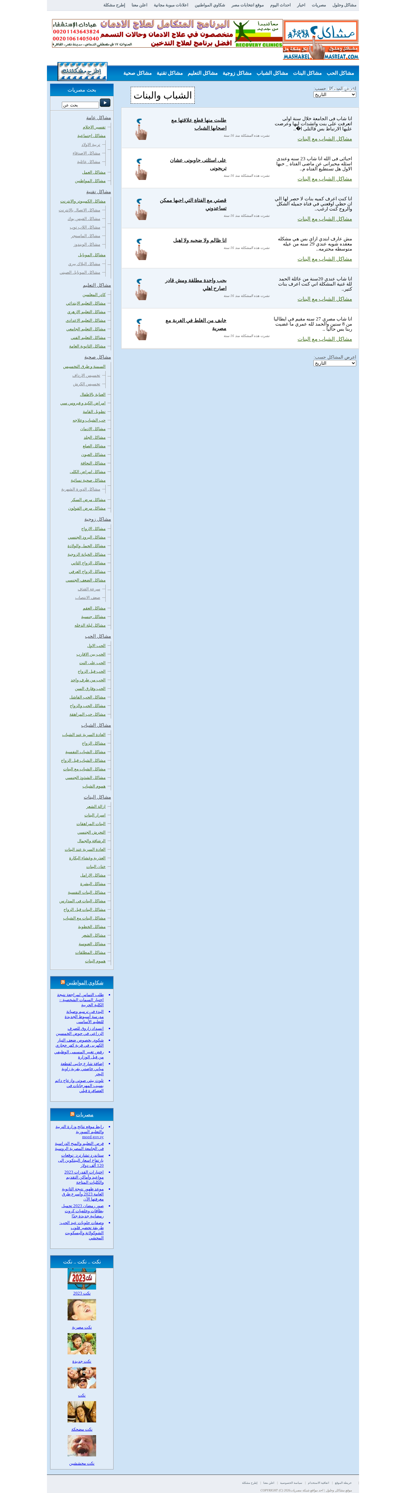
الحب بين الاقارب (91, 654)
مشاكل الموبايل (92, 254)
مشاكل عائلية (88, 161)
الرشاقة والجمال (91, 840)
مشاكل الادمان (93, 428)
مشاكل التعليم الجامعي (86, 329)
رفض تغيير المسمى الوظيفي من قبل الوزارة (79, 1054)
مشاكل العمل (94, 172)
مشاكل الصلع (94, 446)
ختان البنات (96, 866)
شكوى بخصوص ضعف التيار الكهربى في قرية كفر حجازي (80, 1043)
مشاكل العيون (93, 454)
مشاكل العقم (94, 608)
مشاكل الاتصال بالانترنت (79, 210)
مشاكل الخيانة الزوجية (87, 554)
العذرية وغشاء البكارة (87, 858)
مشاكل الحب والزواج (88, 705)
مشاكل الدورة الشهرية (80, 489)
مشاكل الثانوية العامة (87, 346)
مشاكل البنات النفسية (87, 892)
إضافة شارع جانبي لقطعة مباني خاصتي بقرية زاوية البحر (82, 1068)
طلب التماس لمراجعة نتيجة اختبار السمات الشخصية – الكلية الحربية (80, 999)
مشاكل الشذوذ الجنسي (85, 777)
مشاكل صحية (137, 73)
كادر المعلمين (94, 294)
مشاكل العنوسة (92, 943)
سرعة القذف (89, 589)
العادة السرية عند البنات (85, 849)
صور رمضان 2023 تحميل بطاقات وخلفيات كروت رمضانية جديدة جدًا (83, 1210)
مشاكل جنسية (93, 616)
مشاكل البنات (307, 73)
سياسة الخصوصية (291, 1482)
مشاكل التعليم (203, 73)
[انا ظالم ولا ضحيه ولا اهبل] (141, 258)
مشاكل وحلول (344, 5)
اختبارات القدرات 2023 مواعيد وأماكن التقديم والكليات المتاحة (84, 1177)
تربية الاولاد (91, 144)
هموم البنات (95, 961)
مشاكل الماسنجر (85, 235)
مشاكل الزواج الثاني (88, 563)
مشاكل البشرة (93, 883)
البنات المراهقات (91, 823)
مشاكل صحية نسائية (88, 480)
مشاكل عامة (340, 89)
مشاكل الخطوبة (92, 926)
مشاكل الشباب (272, 73)
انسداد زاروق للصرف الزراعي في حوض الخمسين (80, 1031)
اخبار (301, 5)
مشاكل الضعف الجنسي (86, 580)
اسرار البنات (95, 815)
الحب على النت (92, 662)
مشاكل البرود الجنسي (87, 537)
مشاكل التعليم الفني (88, 337)
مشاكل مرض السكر (88, 499)
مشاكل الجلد (95, 437)
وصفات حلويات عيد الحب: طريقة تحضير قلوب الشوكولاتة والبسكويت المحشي (81, 1230)
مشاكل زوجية (237, 73)
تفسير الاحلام (94, 127)
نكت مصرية (82, 1327)
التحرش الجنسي (91, 832)
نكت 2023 (82, 1293)
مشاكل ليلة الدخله (90, 625)
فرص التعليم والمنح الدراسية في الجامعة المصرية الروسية (79, 1146)
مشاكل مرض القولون (87, 508)
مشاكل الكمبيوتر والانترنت (83, 201)
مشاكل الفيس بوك (84, 218)
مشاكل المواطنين (90, 180)
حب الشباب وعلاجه (89, 420)
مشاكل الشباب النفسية (85, 751)
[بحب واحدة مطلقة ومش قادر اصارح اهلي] (141, 298)
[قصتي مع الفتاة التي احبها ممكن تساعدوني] (141, 218)
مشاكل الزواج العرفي (87, 571)
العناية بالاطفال (93, 394)
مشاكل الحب (340, 73)
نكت (82, 1395)
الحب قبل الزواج (92, 671)
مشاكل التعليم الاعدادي (86, 320)
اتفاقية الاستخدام (318, 1482)
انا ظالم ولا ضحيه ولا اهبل (199, 240)
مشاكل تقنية (170, 73)
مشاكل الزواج (94, 743)
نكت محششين (82, 1463)
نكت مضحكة (82, 1429)
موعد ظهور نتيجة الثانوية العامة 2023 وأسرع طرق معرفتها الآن (83, 1194)
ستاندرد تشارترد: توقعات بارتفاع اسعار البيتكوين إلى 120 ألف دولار (81, 1160)
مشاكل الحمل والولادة (87, 545)
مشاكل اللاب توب (85, 227)
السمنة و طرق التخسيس (84, 366)
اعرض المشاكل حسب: (335, 357)
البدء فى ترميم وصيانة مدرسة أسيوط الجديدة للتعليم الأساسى (84, 1016)
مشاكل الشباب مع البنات (325, 139)
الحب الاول (96, 645)
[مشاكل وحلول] (321, 59)
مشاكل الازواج (93, 528)
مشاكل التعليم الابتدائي (86, 303)
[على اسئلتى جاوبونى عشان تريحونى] (141, 178)
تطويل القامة (94, 411)
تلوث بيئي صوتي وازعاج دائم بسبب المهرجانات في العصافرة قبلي (79, 1085)
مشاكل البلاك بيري (84, 263)
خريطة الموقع (343, 1482)
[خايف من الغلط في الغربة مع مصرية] (141, 338)
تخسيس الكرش (86, 384)
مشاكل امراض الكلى (88, 471)
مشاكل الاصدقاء (86, 153)
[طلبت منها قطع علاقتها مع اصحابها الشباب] (141, 138)
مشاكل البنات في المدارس (82, 900)
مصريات (319, 5)
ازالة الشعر (96, 806)
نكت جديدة (81, 1361)
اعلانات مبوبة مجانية (171, 5)
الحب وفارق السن (90, 688)
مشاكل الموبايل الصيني (80, 272)
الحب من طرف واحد (88, 680)
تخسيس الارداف (86, 375)
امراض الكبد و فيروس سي (83, 403)
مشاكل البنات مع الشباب (84, 918)
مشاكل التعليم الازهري (86, 311)
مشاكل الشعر (94, 935)
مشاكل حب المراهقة (87, 714)
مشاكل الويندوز (87, 244)
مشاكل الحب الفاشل (87, 697)
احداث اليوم (280, 5)
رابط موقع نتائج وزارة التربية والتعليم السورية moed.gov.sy (80, 1131)
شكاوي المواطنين (210, 5)
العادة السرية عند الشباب (84, 734)
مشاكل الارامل (93, 875)
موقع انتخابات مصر (248, 5)
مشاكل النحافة (93, 463)
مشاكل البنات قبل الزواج (84, 909)
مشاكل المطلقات (90, 952)
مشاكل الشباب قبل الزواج (83, 760)
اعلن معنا (139, 5)
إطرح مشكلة (114, 5)
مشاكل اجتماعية (91, 135)
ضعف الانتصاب (87, 597)
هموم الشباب (94, 786)
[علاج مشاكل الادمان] (167, 46)
